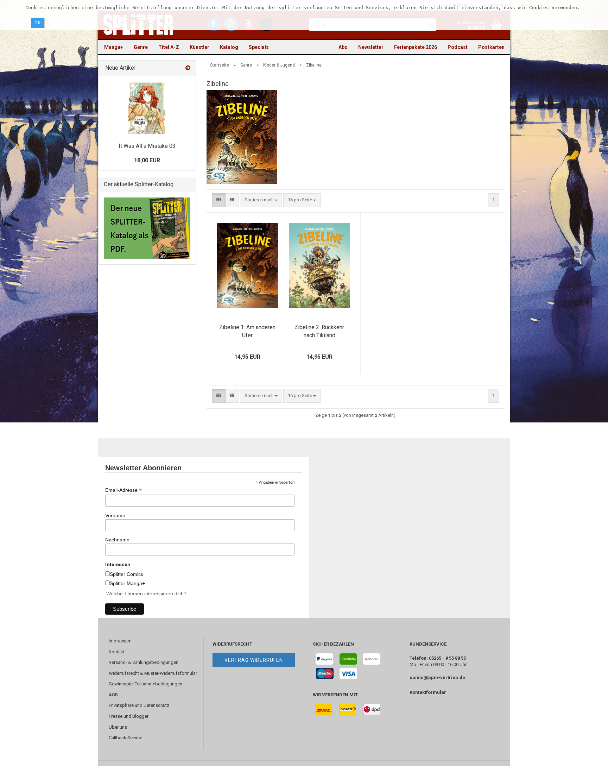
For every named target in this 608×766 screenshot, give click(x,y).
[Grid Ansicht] (219, 200)
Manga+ (113, 47)
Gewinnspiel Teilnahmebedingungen (145, 683)
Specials (259, 47)
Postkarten (491, 47)
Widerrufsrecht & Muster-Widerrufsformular (153, 673)
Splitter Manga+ (127, 583)
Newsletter (371, 47)
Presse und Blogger (128, 716)
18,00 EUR (147, 160)
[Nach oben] (588, 755)
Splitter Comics (126, 574)
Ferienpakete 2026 (415, 47)
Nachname (117, 539)
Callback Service (125, 737)
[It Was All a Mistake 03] (146, 107)
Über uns (118, 727)
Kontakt (117, 651)
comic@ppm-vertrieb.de (437, 677)
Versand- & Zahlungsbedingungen (143, 662)
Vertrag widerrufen (253, 660)
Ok (37, 22)
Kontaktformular (428, 692)
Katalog (229, 47)
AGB (113, 694)
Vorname (115, 515)
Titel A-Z (168, 47)
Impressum (120, 640)
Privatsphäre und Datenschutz (139, 705)
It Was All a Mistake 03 (147, 146)
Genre (141, 47)
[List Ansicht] (232, 200)
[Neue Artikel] (187, 68)
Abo (343, 47)
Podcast (458, 47)
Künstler (199, 47)
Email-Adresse (123, 490)
